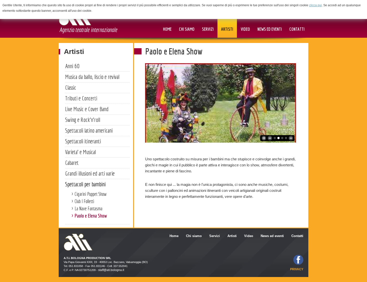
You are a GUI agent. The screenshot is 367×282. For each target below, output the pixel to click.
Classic (70, 87)
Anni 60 (72, 65)
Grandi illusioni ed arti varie (90, 173)
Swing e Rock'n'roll (82, 119)
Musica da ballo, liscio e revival (92, 76)
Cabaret (72, 162)
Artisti (74, 51)
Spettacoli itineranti (83, 141)
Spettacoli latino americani (89, 130)
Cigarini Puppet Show (91, 194)
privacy (296, 269)
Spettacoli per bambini (85, 184)
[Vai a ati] (88, 20)
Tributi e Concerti (81, 98)
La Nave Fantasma (88, 208)
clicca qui (315, 5)
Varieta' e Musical (80, 151)
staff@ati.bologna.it (111, 270)
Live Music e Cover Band (87, 108)
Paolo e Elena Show (91, 216)
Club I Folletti (84, 201)
